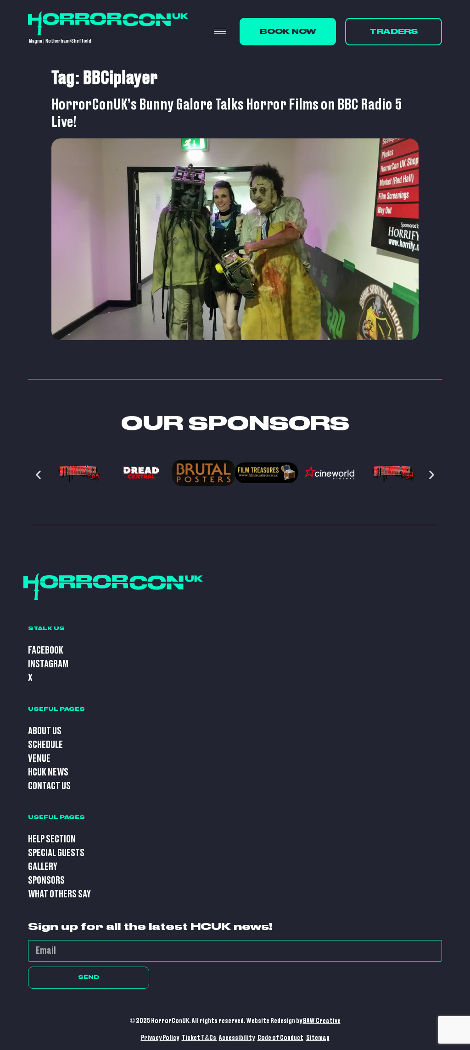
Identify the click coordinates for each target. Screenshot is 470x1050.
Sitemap (318, 1037)
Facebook (45, 650)
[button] (38, 475)
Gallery (42, 867)
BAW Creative (322, 1020)
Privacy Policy (160, 1037)
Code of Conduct (280, 1037)
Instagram (48, 664)
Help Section (52, 839)
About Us (45, 731)
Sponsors (46, 880)
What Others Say (59, 894)
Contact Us (49, 786)
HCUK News (48, 772)
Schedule (45, 745)
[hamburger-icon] (220, 31)
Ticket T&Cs (199, 1037)
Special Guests (56, 853)
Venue (39, 759)
